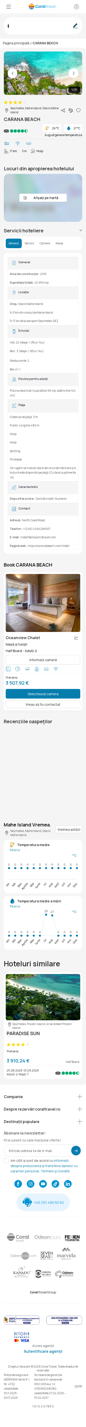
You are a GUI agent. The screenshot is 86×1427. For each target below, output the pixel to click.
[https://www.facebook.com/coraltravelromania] (18, 1184)
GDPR (78, 1386)
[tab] (43, 231)
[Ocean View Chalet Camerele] (43, 603)
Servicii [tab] (29, 243)
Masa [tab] (59, 243)
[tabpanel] (43, 403)
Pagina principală (16, 43)
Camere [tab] (45, 243)
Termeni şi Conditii (55, 1171)
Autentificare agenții (43, 1351)
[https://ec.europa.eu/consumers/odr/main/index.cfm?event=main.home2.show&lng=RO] (64, 1324)
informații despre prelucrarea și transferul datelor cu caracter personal (44, 1165)
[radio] (6, 102)
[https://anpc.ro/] (22, 1324)
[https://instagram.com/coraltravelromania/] (30, 1184)
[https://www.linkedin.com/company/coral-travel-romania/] (68, 1184)
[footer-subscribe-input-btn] (76, 1150)
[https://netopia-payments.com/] (22, 1341)
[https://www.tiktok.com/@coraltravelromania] (55, 1184)
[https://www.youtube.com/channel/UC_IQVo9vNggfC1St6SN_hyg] (43, 1184)
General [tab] (14, 243)
